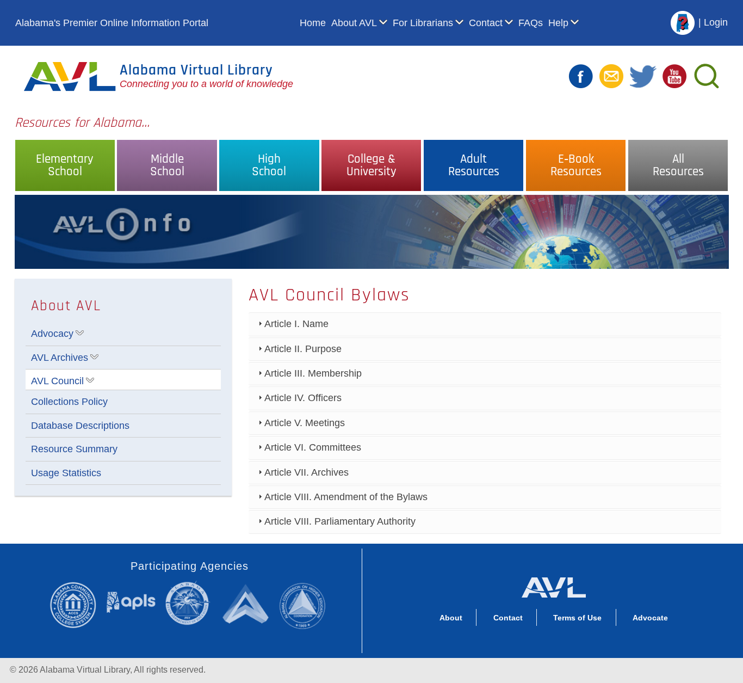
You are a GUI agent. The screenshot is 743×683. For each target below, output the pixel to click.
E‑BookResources (576, 165)
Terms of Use (577, 617)
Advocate (650, 617)
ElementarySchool (65, 165)
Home (313, 22)
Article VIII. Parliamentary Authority (340, 521)
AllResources (678, 165)
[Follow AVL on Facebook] (581, 75)
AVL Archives (59, 357)
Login (716, 22)
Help (558, 22)
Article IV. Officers (303, 397)
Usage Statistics (66, 472)
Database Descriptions (80, 425)
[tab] (485, 324)
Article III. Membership (313, 373)
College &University (371, 165)
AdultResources (473, 165)
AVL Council (57, 381)
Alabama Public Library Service (131, 601)
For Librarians (423, 22)
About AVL (354, 22)
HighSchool (269, 165)
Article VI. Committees (312, 447)
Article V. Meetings (304, 422)
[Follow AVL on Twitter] (643, 75)
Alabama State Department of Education (190, 603)
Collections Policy (69, 401)
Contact (486, 22)
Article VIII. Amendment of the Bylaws (346, 496)
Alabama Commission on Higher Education (306, 605)
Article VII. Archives (306, 472)
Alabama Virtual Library (196, 70)
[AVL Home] (553, 585)
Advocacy (52, 333)
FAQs (530, 22)
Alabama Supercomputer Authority (247, 603)
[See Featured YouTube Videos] (674, 75)
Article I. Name (296, 323)
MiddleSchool (167, 165)
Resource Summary (74, 449)
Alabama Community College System (77, 605)
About (450, 617)
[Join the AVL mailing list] (611, 75)
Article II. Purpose (303, 348)
